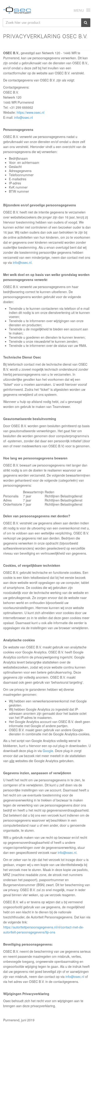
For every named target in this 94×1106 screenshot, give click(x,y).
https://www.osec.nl (30, 112)
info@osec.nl (23, 117)
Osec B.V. (17, 10)
